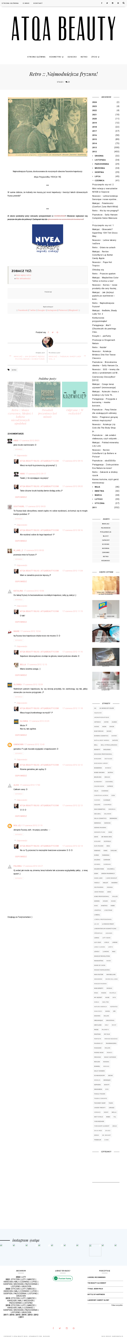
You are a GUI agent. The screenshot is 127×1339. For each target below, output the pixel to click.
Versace (97, 1112)
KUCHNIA (105, 548)
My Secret (98, 997)
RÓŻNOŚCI (106, 560)
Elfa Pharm (98, 846)
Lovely (96, 951)
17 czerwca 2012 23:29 (39, 721)
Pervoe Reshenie (111, 1038)
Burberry (98, 781)
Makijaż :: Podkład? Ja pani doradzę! (105, 593)
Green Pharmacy (108, 873)
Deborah (112, 809)
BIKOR (112, 726)
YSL (114, 1117)
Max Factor (98, 974)
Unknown (18, 744)
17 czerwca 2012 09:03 (35, 506)
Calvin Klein (99, 786)
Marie (16, 631)
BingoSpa (97, 758)
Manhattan (98, 960)
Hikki (16, 440)
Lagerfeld (98, 933)
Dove (96, 836)
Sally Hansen (99, 1071)
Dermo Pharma (100, 827)
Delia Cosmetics (100, 818)
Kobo (113, 905)
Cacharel (109, 781)
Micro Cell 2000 (112, 979)
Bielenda (107, 749)
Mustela (113, 993)
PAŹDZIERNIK (31, 1284)
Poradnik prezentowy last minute (47, 413)
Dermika (97, 823)
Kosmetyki (55, 57)
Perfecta (97, 1038)
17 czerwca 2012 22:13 (72, 805)
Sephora (97, 1084)
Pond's (109, 1052)
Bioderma (98, 768)
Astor (106, 722)
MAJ (16, 1282)
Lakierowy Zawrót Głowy (98, 1300)
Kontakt (38, 3)
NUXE (107, 997)
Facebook (23, 310)
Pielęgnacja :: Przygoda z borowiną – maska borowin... (104, 402)
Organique (98, 1020)
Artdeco (97, 722)
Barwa (114, 735)
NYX (114, 997)
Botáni (110, 772)
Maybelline (111, 974)
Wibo (108, 1117)
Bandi (109, 731)
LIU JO (96, 924)
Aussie (114, 722)
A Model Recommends (96, 1277)
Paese (96, 1029)
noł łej (17, 825)
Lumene (106, 951)
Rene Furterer (110, 1057)
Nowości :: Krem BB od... (105, 617)
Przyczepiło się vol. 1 (103, 225)
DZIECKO (105, 544)
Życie (95, 57)
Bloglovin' (73, 310)
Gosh (96, 873)
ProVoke (97, 1057)
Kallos (115, 896)
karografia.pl (117, 1336)
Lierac (96, 937)
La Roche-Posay (108, 924)
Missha (109, 988)
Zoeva (96, 1135)
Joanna (110, 887)
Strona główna (10, 3)
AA (95, 708)
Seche (110, 1075)
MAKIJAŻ (105, 524)
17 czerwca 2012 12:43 (34, 744)
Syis (106, 1089)
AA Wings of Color (107, 708)
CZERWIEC (25, 1282)
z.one (106, 1139)
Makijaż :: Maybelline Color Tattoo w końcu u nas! (105, 640)
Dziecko (72, 57)
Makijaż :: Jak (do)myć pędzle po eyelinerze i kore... (103, 295)
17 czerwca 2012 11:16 (72, 652)
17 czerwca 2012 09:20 (72, 486)
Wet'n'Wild (98, 1117)
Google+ (42, 310)
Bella (23, 664)
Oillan (106, 1016)
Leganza (109, 933)
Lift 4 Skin (106, 937)
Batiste (115, 740)
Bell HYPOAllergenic (109, 745)
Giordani (107, 864)
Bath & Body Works (101, 740)
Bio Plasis (108, 758)
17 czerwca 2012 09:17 (36, 474)
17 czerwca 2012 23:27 (32, 866)
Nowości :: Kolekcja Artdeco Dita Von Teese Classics (104, 354)
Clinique (107, 800)
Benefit (97, 749)
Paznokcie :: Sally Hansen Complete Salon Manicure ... (105, 218)
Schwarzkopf (99, 1075)
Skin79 (106, 1084)
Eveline (114, 850)
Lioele (106, 942)
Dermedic (113, 818)
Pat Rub (107, 1034)
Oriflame (98, 1025)
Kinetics (104, 905)
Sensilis (97, 1080)
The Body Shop (99, 1103)
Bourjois (97, 777)
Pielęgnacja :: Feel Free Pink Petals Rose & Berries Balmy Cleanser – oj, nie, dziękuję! (105, 686)
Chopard (105, 791)
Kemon (97, 901)
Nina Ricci (98, 1011)
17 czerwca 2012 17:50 (30, 785)
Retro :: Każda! (99, 347)
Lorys (110, 947)
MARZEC (31, 1279)
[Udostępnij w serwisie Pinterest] (57, 333)
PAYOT (114, 1025)
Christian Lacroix (101, 795)
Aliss (16, 785)
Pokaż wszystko (117, 1305)
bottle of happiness (96, 1294)
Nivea (107, 1011)
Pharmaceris (111, 1043)
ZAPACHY (106, 540)
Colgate (97, 804)
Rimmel (97, 1066)
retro (14, 370)
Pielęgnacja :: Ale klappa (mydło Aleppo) (106, 664)
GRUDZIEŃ (26, 1286)
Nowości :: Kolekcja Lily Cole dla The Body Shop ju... (104, 427)
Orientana (110, 1020)
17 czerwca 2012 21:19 (32, 825)
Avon (104, 726)
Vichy (106, 1112)
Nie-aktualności (23, 278)
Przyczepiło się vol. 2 (103, 184)
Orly (107, 1025)
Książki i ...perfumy (101, 336)
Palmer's (105, 1029)
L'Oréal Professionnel (103, 919)
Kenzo (105, 901)
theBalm (97, 1139)
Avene (96, 726)
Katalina (18, 591)
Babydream (98, 731)
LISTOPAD (15, 1286)
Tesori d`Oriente (100, 1098)
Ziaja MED (98, 1130)
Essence (97, 850)
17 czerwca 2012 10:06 (34, 591)
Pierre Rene (99, 1052)
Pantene (97, 1034)
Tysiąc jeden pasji (95, 1289)
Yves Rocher (99, 1121)
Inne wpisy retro (23, 275)
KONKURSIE (59, 216)
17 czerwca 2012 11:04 (72, 571)
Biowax (108, 768)
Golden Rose (99, 869)
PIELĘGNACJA (105, 532)
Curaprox (107, 804)
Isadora (114, 882)
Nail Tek (105, 1002)
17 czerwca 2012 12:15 (37, 664)
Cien (113, 795)
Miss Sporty (98, 988)
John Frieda (99, 892)
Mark (109, 960)
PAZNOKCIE (106, 528)
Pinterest (63, 310)
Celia (96, 791)
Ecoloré (97, 841)
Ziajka (107, 1130)
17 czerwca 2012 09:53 (34, 550)
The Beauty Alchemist (97, 1283)
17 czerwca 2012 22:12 (72, 765)
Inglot (105, 882)
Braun (107, 777)
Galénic (97, 859)
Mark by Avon (99, 965)
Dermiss (107, 823)
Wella (114, 1112)
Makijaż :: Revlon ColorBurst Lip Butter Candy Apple (102, 254)
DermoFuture (99, 832)
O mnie (26, 3)
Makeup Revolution (102, 956)
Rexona (106, 1061)
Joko (109, 892)
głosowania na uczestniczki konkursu (65, 219)
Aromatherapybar (101, 717)
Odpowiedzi (22, 455)
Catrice (110, 786)
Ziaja (115, 1126)
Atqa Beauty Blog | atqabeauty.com (39, 461)
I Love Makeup (111, 878)
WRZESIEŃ (18, 1284)
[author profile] (47, 341)
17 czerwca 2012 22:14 (72, 846)
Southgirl (19, 506)
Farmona (105, 855)
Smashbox (98, 1089)
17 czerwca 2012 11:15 (72, 611)
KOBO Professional (101, 896)
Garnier (107, 859)
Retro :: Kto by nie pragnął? (105, 210)
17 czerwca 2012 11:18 (72, 708)
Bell (96, 745)
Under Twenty (100, 1107)
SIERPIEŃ (7, 1284)
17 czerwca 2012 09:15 (72, 461)
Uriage (111, 1107)
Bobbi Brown (99, 772)
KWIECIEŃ (8, 1282)
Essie (105, 850)
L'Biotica (97, 910)
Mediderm (98, 979)
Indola (97, 882)
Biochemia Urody (101, 763)
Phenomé (97, 1048)
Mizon (103, 993)
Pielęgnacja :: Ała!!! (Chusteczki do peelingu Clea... (104, 328)
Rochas (106, 1066)
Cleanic (97, 800)
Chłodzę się (98, 270)
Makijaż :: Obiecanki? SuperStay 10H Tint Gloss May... (105, 232)
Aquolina (98, 712)
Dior (110, 832)
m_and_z (18, 550)
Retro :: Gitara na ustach (103, 247)
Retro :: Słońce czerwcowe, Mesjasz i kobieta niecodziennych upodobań (20, 416)
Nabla (96, 1002)
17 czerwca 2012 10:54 (30, 631)
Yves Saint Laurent (101, 1126)
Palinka (18, 866)
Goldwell (111, 869)
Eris (108, 846)
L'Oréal (97, 914)
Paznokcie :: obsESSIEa (104, 460)
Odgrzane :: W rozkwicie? (74, 411)
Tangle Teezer (99, 1094)
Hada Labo (98, 878)
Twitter (32, 310)
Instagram (52, 310)
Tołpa (111, 1103)
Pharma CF (98, 1043)
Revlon (97, 1061)
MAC (113, 951)
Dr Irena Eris (106, 836)
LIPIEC (34, 1282)
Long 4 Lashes (99, 947)
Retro (84, 57)
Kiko (96, 905)
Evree (96, 855)
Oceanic (97, 1016)
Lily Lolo (97, 942)
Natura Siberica (100, 1006)
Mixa (96, 993)
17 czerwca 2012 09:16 (72, 530)
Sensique (107, 1080)
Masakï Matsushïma (102, 970)
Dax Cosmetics (99, 809)
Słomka (18, 684)
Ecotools (107, 841)
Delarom (107, 813)
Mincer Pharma (100, 983)
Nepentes (113, 1006)
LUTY (23, 1277)
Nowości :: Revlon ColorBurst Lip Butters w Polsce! (104, 453)
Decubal (97, 813)
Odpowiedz (18, 449)
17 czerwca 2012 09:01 (29, 440)
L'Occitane (108, 910)
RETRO (106, 556)
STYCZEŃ (15, 1279)
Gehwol (97, 864)
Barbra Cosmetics (101, 735)
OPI (114, 1011)
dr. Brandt (106, 1135)
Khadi (113, 901)
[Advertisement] (109, 1198)
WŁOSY (106, 536)
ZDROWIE (106, 552)
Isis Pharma (98, 887)
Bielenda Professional (103, 754)
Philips (107, 1048)
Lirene (114, 942)
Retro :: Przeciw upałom (104, 273)
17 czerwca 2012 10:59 (32, 684)
